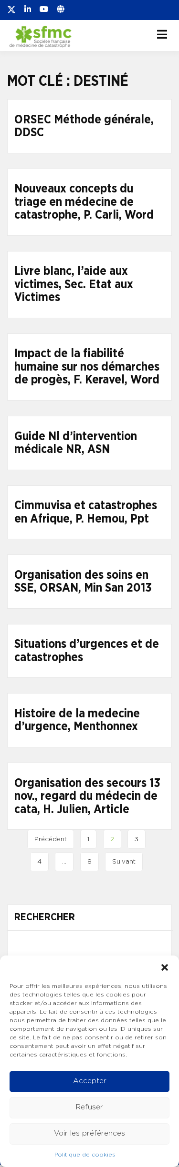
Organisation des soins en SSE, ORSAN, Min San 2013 (83, 581)
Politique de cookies (85, 1154)
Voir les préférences (89, 1133)
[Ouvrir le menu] (162, 34)
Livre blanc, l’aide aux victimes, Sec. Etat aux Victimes (73, 284)
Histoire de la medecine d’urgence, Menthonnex (77, 720)
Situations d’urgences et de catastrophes (86, 651)
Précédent (50, 839)
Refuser (89, 1107)
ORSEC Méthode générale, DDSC (84, 126)
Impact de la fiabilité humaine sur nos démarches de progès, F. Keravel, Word (86, 367)
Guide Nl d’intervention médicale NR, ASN (75, 443)
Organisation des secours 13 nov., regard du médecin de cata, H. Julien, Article (87, 796)
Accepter (89, 1081)
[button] (164, 967)
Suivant (124, 861)
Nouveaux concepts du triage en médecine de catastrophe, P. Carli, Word (84, 202)
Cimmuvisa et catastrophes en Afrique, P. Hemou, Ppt (85, 512)
